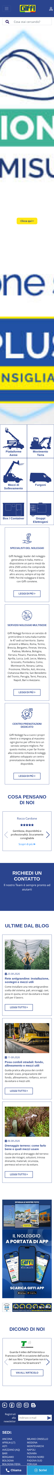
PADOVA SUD (34, 1460)
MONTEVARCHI (35, 1446)
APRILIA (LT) (8, 1442)
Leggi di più (26, 593)
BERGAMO (8, 1457)
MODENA (32, 1442)
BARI (4, 1453)
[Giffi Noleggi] (30, 8)
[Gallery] (27, 1214)
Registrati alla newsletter (10, 1418)
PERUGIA (32, 1464)
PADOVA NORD (35, 1457)
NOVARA (32, 1453)
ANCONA (7, 1439)
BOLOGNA (8, 1460)
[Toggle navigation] (6, 9)
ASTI (4, 1446)
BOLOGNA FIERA (11, 1464)
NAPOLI (31, 1449)
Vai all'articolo (27, 1372)
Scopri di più (26, 844)
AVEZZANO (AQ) (11, 1449)
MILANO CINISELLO (37, 1439)
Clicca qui (26, 221)
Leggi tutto (18, 1007)
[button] (50, 225)
